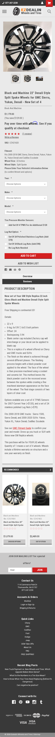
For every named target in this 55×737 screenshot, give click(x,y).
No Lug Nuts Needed (18, 248)
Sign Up (31, 605)
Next (50, 46)
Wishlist (27, 601)
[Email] (10, 269)
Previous (4, 46)
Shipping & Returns (27, 608)
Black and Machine (11, 516)
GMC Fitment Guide (22, 428)
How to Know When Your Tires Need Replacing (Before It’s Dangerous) (27, 680)
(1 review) (27, 134)
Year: (8, 178)
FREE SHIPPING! (27, 654)
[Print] (15, 269)
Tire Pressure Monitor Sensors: (19, 220)
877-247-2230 (11, 3)
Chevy (27, 623)
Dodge (27, 637)
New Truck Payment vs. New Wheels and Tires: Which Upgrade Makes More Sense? (27, 670)
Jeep (28, 640)
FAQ (27, 651)
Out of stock (41, 541)
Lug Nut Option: (13, 232)
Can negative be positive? (27, 685)
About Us (27, 647)
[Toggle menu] (4, 11)
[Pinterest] (19, 269)
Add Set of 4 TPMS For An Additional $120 (28, 225)
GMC (27, 626)
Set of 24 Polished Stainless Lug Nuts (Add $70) (28, 238)
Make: (9, 192)
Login (23, 605)
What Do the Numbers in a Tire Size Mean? (27, 675)
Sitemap (37, 734)
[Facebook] (6, 269)
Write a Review (12, 137)
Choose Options (14, 541)
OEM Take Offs (27, 644)
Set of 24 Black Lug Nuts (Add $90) (24, 244)
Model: (9, 206)
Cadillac (27, 630)
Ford (27, 633)
